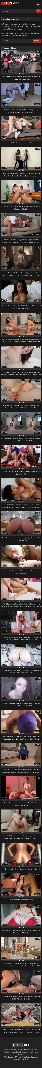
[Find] (38, 11)
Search (36, 41)
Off (10, 3)
